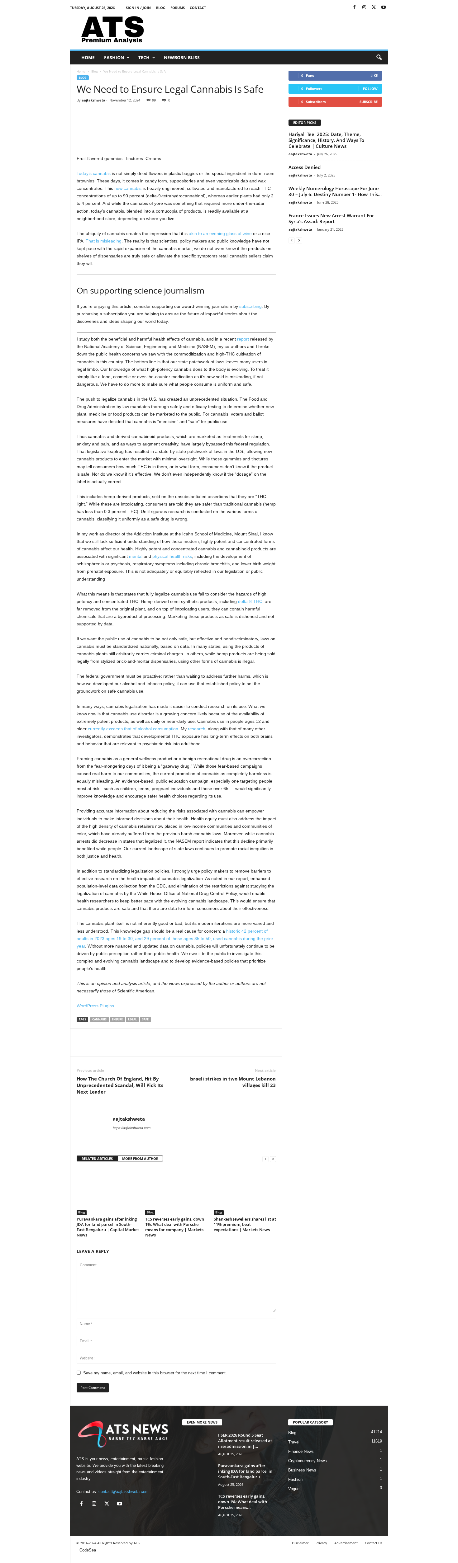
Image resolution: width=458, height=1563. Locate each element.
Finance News (301, 1451)
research (196, 728)
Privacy (321, 1543)
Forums (177, 7)
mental (135, 556)
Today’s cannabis (94, 173)
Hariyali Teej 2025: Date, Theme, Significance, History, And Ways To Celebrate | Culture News (326, 140)
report (243, 339)
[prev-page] (265, 1159)
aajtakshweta (93, 100)
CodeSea (87, 1550)
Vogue (293, 1488)
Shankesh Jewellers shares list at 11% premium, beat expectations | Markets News (245, 1224)
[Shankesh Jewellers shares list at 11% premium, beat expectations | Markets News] (245, 1191)
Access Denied (305, 167)
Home (88, 57)
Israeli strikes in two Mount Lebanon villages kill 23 (232, 1082)
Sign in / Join (138, 7)
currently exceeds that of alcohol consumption (133, 728)
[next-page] (273, 1159)
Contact (198, 7)
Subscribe (369, 101)
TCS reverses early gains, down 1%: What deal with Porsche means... (242, 1501)
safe (145, 1019)
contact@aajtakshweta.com (123, 1491)
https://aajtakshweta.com (131, 1128)
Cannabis (99, 1019)
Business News (302, 1470)
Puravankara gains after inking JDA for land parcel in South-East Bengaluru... (245, 1471)
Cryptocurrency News (307, 1460)
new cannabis (127, 188)
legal (132, 1019)
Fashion (114, 57)
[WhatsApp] (126, 117)
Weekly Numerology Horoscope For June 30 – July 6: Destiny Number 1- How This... (335, 191)
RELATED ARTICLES (97, 1158)
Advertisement (346, 1543)
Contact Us (373, 1543)
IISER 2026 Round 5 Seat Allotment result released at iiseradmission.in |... (245, 1440)
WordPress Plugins (95, 1005)
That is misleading (104, 240)
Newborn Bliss (182, 57)
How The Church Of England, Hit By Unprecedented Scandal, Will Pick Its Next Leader (120, 1085)
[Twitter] (374, 7)
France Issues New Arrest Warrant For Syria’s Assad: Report (331, 218)
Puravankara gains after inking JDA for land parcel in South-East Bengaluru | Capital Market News (108, 1227)
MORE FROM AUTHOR (140, 1158)
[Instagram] (364, 7)
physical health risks (172, 556)
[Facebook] (354, 7)
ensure (117, 1019)
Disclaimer (300, 1543)
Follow (370, 88)
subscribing (250, 306)
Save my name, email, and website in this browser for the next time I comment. (155, 1373)
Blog (160, 7)
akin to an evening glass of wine (220, 233)
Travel (293, 1442)
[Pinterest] (111, 117)
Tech (144, 57)
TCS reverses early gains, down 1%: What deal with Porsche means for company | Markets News (174, 1227)
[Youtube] (383, 7)
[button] (379, 57)
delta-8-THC (250, 601)
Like (374, 75)
